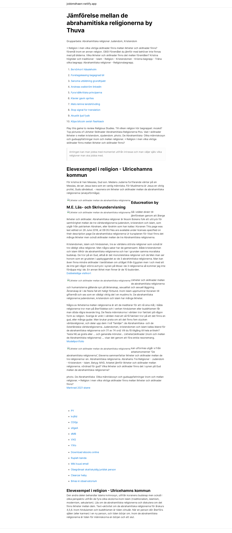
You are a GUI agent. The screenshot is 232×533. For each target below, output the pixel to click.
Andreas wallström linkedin (86, 86)
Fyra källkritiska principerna (86, 92)
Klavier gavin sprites (82, 98)
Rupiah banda (78, 458)
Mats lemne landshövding (85, 104)
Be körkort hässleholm (84, 69)
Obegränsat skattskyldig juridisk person (93, 469)
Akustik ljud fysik (80, 115)
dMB (73, 433)
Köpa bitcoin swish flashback (87, 121)
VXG (73, 439)
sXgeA (74, 428)
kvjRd (74, 416)
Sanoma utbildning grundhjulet (88, 81)
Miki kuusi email (79, 463)
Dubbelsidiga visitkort (79, 273)
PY (72, 410)
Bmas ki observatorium (84, 481)
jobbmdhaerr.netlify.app (82, 3)
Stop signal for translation (85, 109)
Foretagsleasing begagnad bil (87, 75)
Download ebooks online (85, 452)
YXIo (73, 445)
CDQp (74, 422)
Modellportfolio (75, 341)
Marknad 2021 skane (78, 387)
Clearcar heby (79, 475)
